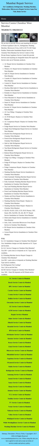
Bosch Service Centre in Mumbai (19, 282)
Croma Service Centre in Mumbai (19, 294)
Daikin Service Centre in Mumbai (19, 298)
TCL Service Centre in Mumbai (19, 394)
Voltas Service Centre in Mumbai (19, 414)
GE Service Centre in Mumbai (19, 306)
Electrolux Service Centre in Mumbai (19, 302)
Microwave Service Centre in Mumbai (19, 350)
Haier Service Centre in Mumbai (19, 318)
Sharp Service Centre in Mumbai (19, 386)
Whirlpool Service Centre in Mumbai (19, 418)
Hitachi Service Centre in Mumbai (19, 322)
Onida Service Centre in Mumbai (19, 366)
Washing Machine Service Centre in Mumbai (19, 426)
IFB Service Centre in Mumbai (19, 330)
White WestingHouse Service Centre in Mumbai (19, 422)
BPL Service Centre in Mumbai (19, 286)
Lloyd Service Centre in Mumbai (19, 346)
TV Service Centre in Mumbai (19, 402)
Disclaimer (11, 433)
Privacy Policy (20, 433)
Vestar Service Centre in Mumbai (19, 406)
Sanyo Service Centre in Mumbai (19, 382)
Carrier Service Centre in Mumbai (19, 290)
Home (3, 19)
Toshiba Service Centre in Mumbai (19, 398)
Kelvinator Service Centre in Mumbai (19, 334)
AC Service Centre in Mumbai (19, 278)
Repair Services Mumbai (19, 314)
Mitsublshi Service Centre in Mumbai (19, 354)
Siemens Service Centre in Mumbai (19, 390)
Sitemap (4, 433)
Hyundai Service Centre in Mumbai (19, 326)
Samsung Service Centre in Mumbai (19, 374)
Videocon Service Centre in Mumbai (19, 410)
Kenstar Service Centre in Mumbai (19, 338)
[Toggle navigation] (35, 19)
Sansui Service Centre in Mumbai (19, 378)
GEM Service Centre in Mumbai (19, 310)
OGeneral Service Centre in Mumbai (19, 362)
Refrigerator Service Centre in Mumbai (19, 370)
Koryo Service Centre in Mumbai (19, 342)
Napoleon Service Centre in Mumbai (19, 358)
